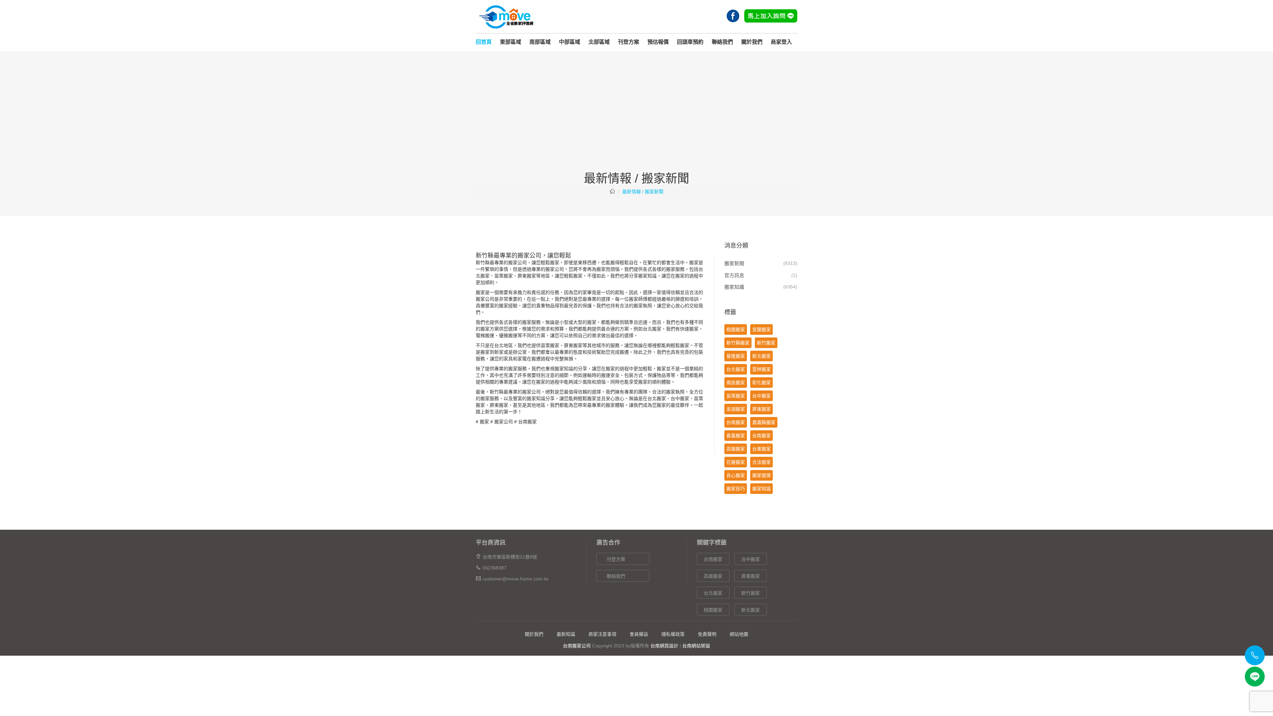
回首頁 (484, 42)
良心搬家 (735, 475)
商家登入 (781, 42)
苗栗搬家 (735, 395)
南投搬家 (735, 382)
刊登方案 (628, 42)
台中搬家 (761, 395)
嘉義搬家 (735, 435)
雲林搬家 (761, 369)
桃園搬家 (735, 329)
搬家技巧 (735, 488)
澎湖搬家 (735, 409)
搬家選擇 (761, 475)
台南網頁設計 (664, 645)
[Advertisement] (636, 122)
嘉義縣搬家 (763, 422)
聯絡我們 (722, 42)
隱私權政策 (673, 634)
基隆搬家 (735, 356)
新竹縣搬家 (738, 342)
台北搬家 (735, 369)
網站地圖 (739, 634)
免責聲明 (707, 634)
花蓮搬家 (735, 462)
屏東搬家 (526, 275)
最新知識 (566, 634)
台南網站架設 (696, 645)
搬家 (484, 421)
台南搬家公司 (577, 645)
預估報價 (658, 42)
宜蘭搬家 (761, 329)
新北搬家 (761, 356)
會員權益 (639, 634)
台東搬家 (761, 448)
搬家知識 (734, 287)
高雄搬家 (735, 448)
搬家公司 (503, 421)
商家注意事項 (602, 634)
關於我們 (751, 42)
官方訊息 (734, 275)
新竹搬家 (766, 342)
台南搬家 (527, 421)
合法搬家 (761, 462)
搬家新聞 (734, 263)
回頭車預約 (690, 42)
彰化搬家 (761, 382)
